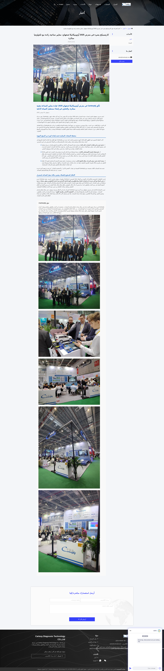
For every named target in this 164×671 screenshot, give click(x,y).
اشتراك (59, 656)
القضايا (130, 43)
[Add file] (160, 668)
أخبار (124, 28)
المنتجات (107, 4)
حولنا (90, 4)
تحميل (68, 4)
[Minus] (130, 631)
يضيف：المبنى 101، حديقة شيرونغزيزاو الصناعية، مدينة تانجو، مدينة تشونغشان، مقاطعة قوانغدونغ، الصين (116, 647)
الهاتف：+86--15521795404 (123, 640)
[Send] (130, 668)
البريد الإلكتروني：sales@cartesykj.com (120, 644)
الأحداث (82, 4)
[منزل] (126, 4)
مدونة (75, 4)
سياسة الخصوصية (120, 669)
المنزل (115, 4)
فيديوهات (98, 4)
